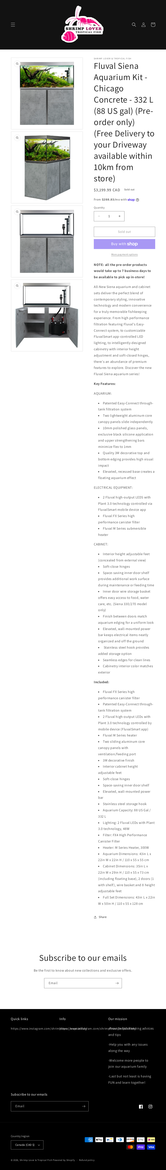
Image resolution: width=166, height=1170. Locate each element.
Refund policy (86, 1160)
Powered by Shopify (64, 1160)
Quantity (99, 207)
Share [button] (103, 917)
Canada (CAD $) (25, 1145)
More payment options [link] (124, 254)
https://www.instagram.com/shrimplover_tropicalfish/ (49, 1028)
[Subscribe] (117, 983)
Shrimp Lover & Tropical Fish (36, 1160)
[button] (13, 24)
